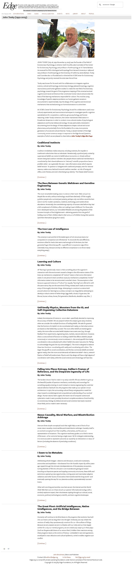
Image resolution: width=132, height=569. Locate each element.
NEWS (67, 13)
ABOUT (83, 13)
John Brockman (58, 554)
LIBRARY (75, 13)
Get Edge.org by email (82, 557)
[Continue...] (41, 177)
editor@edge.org (52, 557)
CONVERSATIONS (18, 13)
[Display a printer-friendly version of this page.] (4, 548)
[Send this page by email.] (8, 548)
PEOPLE (91, 13)
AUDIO (36, 13)
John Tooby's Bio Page (82, 136)
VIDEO (29, 13)
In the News (67, 557)
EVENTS (59, 13)
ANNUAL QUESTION (48, 13)
